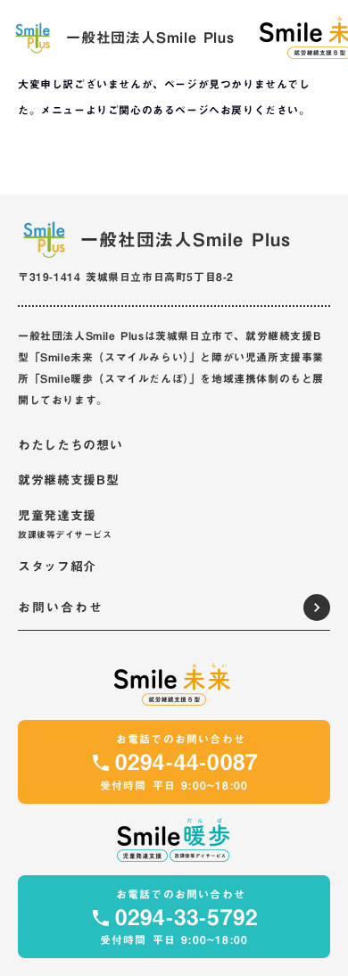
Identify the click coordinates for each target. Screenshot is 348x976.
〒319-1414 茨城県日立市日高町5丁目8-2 (126, 276)
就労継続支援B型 (69, 481)
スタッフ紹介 (57, 567)
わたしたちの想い (70, 446)
